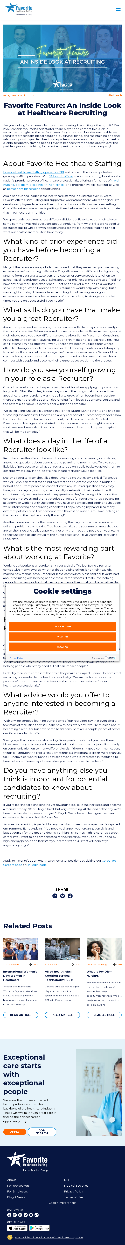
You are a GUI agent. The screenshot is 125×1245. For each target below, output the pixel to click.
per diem (22, 184)
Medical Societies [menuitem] (76, 1185)
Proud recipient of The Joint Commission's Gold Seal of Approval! (49, 1237)
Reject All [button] (62, 646)
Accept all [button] (62, 636)
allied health (39, 184)
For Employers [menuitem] (17, 1191)
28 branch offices (61, 176)
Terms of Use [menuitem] (73, 1197)
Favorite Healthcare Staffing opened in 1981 (33, 172)
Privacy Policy (16, 658)
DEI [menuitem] (66, 1180)
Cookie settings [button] (62, 626)
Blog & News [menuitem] (16, 1197)
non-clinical (57, 184)
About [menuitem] (11, 1180)
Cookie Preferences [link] (62, 1202)
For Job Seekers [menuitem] (18, 1185)
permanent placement (23, 188)
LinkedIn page (36, 864)
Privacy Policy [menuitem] (73, 1191)
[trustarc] (110, 658)
